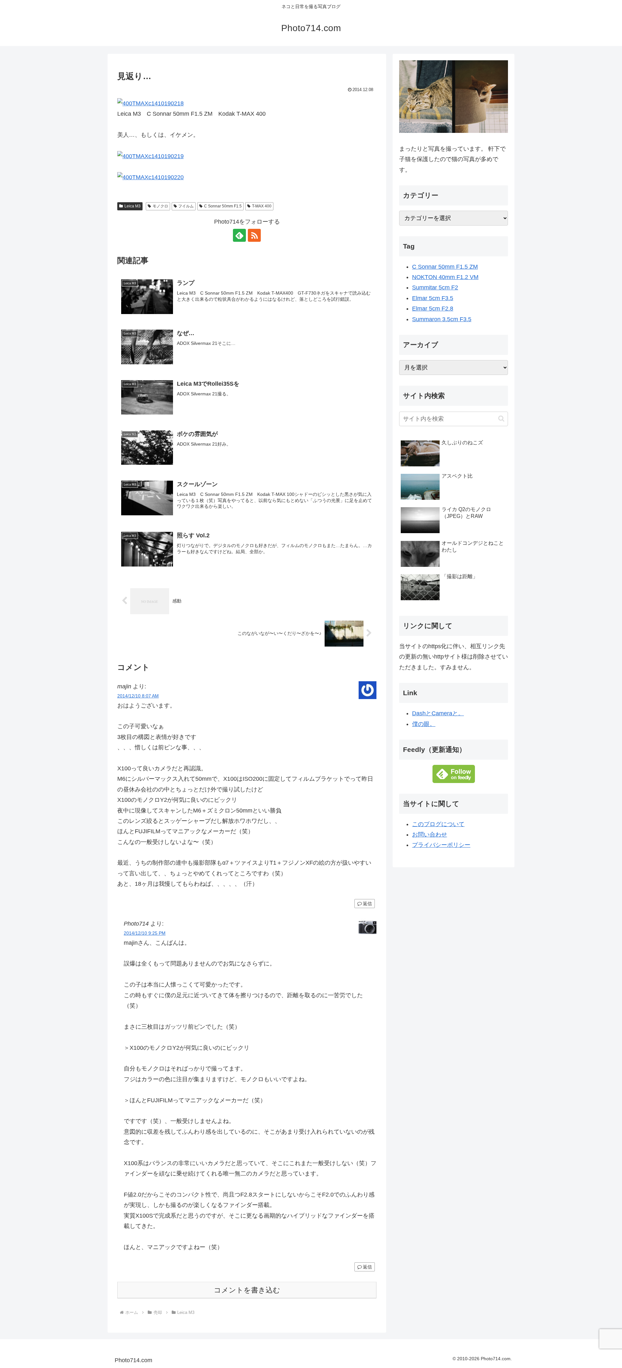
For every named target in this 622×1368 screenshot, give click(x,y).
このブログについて (438, 824)
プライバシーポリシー (441, 845)
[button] (501, 418)
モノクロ (160, 206)
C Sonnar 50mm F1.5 (223, 206)
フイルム (186, 206)
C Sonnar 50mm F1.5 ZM (445, 266)
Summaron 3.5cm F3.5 (441, 319)
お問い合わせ (429, 834)
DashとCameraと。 (438, 713)
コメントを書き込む (247, 1290)
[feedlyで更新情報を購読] (239, 235)
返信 (367, 903)
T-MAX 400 (261, 206)
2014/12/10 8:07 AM (138, 695)
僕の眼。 (423, 724)
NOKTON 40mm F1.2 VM (445, 277)
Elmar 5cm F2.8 (432, 308)
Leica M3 (132, 206)
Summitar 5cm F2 (435, 287)
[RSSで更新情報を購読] (254, 235)
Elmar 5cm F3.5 (432, 298)
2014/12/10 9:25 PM (145, 933)
